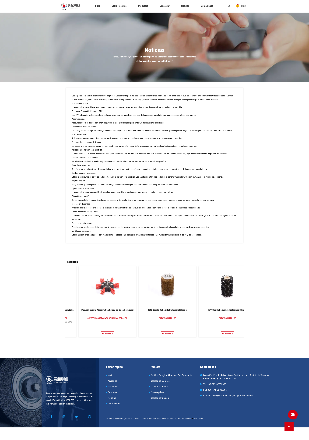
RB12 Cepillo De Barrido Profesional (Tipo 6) (215, 310)
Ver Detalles (93, 333)
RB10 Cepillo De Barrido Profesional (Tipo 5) (95, 310)
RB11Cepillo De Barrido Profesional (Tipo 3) (154, 310)
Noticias (185, 6)
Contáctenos (207, 6)
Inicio (97, 6)
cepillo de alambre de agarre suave (105, 154)
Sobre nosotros (119, 6)
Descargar (164, 6)
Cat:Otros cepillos (94, 318)
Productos (143, 6)
